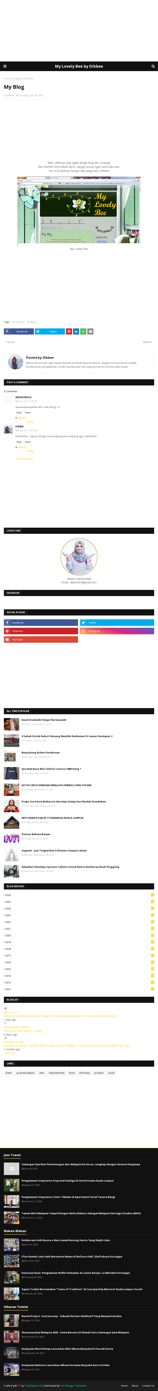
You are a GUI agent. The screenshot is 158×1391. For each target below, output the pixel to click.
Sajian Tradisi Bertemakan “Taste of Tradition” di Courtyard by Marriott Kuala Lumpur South (82, 1289)
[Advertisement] (79, 31)
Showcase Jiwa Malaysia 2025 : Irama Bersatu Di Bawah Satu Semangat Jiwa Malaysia (75, 1332)
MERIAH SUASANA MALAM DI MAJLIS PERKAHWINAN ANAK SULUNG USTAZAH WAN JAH (60, 1016)
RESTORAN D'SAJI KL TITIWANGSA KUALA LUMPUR (52, 818)
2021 (79, 928)
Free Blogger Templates (73, 1385)
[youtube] (41, 639)
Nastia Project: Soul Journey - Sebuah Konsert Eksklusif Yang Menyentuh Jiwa (72, 1316)
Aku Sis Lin (10, 1012)
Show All (10, 1053)
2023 (79, 915)
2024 (79, 908)
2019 (79, 942)
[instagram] (117, 631)
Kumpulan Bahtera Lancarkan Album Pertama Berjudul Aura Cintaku (66, 1365)
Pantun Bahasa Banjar (36, 834)
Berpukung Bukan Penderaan (41, 752)
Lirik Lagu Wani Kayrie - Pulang (23, 1031)
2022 (79, 922)
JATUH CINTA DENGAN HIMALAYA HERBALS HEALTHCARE (57, 785)
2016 (79, 962)
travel (111, 1073)
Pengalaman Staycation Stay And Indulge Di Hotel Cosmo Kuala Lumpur (68, 1180)
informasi (84, 1073)
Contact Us (148, 1385)
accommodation (25, 1073)
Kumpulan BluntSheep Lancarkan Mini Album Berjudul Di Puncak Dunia (67, 1348)
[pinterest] (41, 631)
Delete (28, 412)
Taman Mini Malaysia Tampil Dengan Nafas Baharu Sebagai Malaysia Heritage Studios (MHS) (81, 1213)
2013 (79, 982)
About (135, 1385)
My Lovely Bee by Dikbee (79, 66)
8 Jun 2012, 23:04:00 (27, 430)
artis (41, 1073)
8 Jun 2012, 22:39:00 (27, 401)
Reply (19, 412)
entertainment (56, 1073)
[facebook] (41, 622)
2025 (79, 902)
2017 (79, 955)
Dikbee (10, 95)
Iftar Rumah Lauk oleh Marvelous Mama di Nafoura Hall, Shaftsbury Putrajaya (72, 1256)
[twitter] (117, 622)
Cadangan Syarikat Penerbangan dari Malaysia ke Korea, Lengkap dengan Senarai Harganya (81, 1164)
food (72, 1073)
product (99, 1073)
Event (9, 1073)
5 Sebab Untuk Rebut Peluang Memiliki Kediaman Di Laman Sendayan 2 (67, 736)
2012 (79, 989)
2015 (79, 969)
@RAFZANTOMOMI (16, 1027)
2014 (79, 975)
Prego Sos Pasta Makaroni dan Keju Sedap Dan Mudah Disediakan (64, 801)
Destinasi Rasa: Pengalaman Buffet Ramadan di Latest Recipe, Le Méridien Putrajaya (76, 1273)
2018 (79, 949)
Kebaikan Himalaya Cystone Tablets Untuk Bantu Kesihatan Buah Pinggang (70, 867)
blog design (18, 322)
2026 (79, 895)
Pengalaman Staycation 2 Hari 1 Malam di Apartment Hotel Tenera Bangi (68, 1197)
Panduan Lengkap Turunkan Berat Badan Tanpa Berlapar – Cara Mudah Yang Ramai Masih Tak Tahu (67, 1045)
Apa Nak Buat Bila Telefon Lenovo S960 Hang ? (51, 769)
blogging (17, 78)
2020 (79, 935)
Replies (22, 418)
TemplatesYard (33, 1385)
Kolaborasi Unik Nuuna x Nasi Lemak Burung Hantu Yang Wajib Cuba (66, 1240)
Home (7, 78)
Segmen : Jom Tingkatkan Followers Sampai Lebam (54, 850)
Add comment (24, 459)
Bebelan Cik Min (14, 1042)
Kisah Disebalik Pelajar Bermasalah (44, 720)
